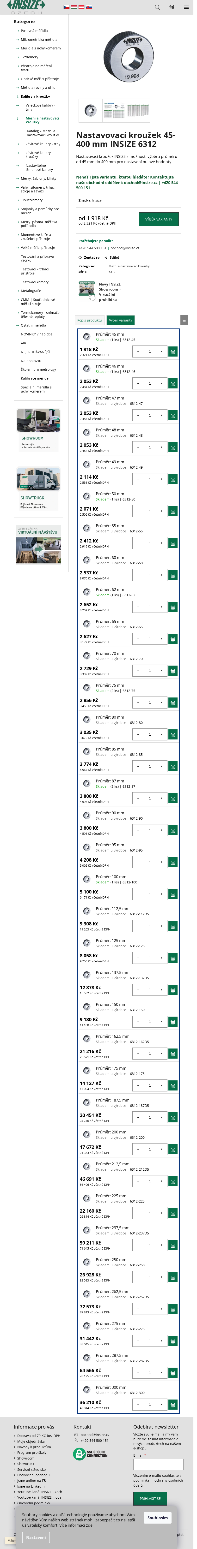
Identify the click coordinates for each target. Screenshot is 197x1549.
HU (74, 7)
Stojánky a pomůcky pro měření (40, 211)
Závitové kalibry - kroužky (39, 154)
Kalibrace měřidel (35, 378)
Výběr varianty (158, 219)
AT (81, 7)
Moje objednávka (31, 1441)
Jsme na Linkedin (31, 1486)
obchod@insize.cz (141, 182)
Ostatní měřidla (33, 325)
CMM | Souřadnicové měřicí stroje (38, 301)
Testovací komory (35, 282)
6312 (112, 271)
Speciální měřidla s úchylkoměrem (36, 389)
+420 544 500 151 (92, 248)
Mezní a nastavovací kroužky (42, 120)
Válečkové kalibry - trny (40, 107)
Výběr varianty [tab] (120, 320)
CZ (66, 7)
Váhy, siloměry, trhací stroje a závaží (38, 189)
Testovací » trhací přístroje (35, 271)
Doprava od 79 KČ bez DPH (38, 1435)
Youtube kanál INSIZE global (39, 1497)
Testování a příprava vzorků (37, 258)
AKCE (25, 343)
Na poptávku (31, 360)
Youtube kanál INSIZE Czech (39, 1491)
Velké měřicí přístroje (38, 247)
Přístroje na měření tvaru (36, 68)
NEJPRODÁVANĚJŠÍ (35, 352)
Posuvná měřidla (34, 30)
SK (89, 7)
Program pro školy (31, 1452)
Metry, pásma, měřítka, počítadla (39, 224)
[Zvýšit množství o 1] (161, 351)
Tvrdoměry (29, 57)
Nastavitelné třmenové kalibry (39, 167)
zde (89, 1525)
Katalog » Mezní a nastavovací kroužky (43, 133)
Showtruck (25, 1463)
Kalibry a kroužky (35, 96)
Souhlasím (158, 1517)
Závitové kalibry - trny (43, 144)
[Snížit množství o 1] (138, 351)
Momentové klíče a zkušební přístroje (36, 236)
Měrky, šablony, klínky (38, 178)
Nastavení (36, 1537)
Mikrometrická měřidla (39, 39)
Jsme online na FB (31, 1480)
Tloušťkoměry (32, 200)
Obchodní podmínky (33, 1503)
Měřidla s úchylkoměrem (41, 48)
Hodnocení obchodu (33, 1475)
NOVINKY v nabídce (36, 334)
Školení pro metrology (38, 369)
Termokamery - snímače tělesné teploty (40, 314)
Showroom (25, 1458)
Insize (97, 200)
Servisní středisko (31, 1469)
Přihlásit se (150, 1498)
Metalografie (31, 290)
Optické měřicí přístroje (40, 79)
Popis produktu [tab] (89, 320)
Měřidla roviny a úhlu (38, 87)
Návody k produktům (34, 1447)
